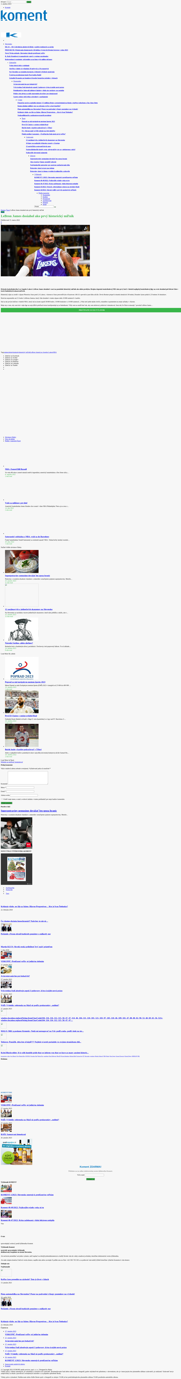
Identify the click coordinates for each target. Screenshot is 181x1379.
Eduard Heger (128, 1056)
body (11, 352)
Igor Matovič (13, 1056)
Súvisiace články (10, 437)
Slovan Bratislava (65, 1056)
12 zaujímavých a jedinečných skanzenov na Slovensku (45, 140)
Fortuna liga (79, 1056)
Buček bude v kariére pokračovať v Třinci (37, 128)
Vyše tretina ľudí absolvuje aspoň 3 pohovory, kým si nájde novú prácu (38, 87)
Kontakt (7, 7)
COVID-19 (28, 1056)
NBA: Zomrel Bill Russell (16, 469)
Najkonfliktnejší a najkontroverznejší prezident (34, 115)
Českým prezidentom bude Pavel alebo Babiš (25, 75)
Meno (3, 787)
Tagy (7, 893)
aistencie (7, 352)
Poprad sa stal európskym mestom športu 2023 (38, 121)
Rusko (107, 1056)
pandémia (46, 1056)
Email (3, 791)
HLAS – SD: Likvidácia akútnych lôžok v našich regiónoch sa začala (29, 47)
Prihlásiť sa (90, 1179)
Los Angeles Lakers (46, 352)
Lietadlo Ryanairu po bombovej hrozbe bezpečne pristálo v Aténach (33, 78)
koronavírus (4, 1056)
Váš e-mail (80, 1175)
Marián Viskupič (99, 1056)
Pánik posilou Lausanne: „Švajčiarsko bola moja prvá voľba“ (44, 134)
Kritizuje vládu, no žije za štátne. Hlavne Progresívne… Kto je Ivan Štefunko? (45, 112)
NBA (55, 352)
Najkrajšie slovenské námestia (36, 153)
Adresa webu (5, 795)
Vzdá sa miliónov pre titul (16, 503)
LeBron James (35, 352)
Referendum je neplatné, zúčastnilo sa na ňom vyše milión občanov (28, 59)
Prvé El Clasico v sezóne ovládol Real (35, 124)
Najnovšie (9, 890)
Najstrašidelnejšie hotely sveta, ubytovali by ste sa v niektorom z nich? (50, 149)
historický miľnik (24, 352)
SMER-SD (134, 1056)
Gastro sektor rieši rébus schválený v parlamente (30, 97)
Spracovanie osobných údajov (15, 1364)
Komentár (4, 784)
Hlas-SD (59, 1056)
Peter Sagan (112, 1056)
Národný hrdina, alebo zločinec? (19, 643)
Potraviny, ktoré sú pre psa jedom (42, 168)
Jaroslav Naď (34, 1056)
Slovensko (87, 1056)
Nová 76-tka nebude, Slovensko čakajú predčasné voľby (25, 53)
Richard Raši (73, 1056)
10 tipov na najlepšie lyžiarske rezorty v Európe (43, 143)
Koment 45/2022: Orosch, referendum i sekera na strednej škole (56, 187)
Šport (8, 210)
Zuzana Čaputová (120, 1056)
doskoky (16, 352)
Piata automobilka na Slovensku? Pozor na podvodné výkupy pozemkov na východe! (48, 109)
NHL (138, 1056)
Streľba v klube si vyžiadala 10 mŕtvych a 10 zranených (29, 69)
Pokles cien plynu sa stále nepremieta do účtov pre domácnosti (35, 93)
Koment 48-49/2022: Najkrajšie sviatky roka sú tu (52, 180)
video (8, 1056)
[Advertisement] (39, 27)
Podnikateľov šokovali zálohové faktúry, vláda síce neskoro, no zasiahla (38, 90)
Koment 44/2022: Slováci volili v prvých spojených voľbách (55, 190)
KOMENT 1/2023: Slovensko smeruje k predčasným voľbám (56, 177)
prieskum (92, 1056)
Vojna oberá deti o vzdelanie (19, 65)
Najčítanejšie (10, 888)
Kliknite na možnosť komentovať (12, 762)
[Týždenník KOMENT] (24, 19)
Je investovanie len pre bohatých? (25, 84)
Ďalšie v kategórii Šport (13, 441)
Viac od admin (10, 439)
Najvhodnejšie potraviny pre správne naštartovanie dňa (50, 165)
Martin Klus (22, 1056)
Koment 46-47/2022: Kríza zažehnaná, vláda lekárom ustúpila (56, 184)
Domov (3, 210)
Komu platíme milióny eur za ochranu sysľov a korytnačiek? (39, 106)
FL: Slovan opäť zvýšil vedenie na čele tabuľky (38, 131)
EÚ (83, 1056)
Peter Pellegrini (52, 1056)
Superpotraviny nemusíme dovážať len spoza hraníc (48, 159)
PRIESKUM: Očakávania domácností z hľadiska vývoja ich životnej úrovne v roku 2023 (36, 50)
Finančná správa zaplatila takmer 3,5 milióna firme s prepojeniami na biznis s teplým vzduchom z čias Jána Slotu (58, 103)
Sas (18, 1056)
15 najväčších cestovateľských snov (38, 146)
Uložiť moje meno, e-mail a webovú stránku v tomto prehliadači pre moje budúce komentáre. (34, 799)
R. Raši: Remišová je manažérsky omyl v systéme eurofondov (26, 56)
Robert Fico (40, 1056)
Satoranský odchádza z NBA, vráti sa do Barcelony (27, 537)
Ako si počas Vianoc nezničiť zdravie (43, 162)
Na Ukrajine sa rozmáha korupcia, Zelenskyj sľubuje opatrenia (31, 72)
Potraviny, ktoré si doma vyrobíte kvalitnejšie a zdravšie (50, 171)
